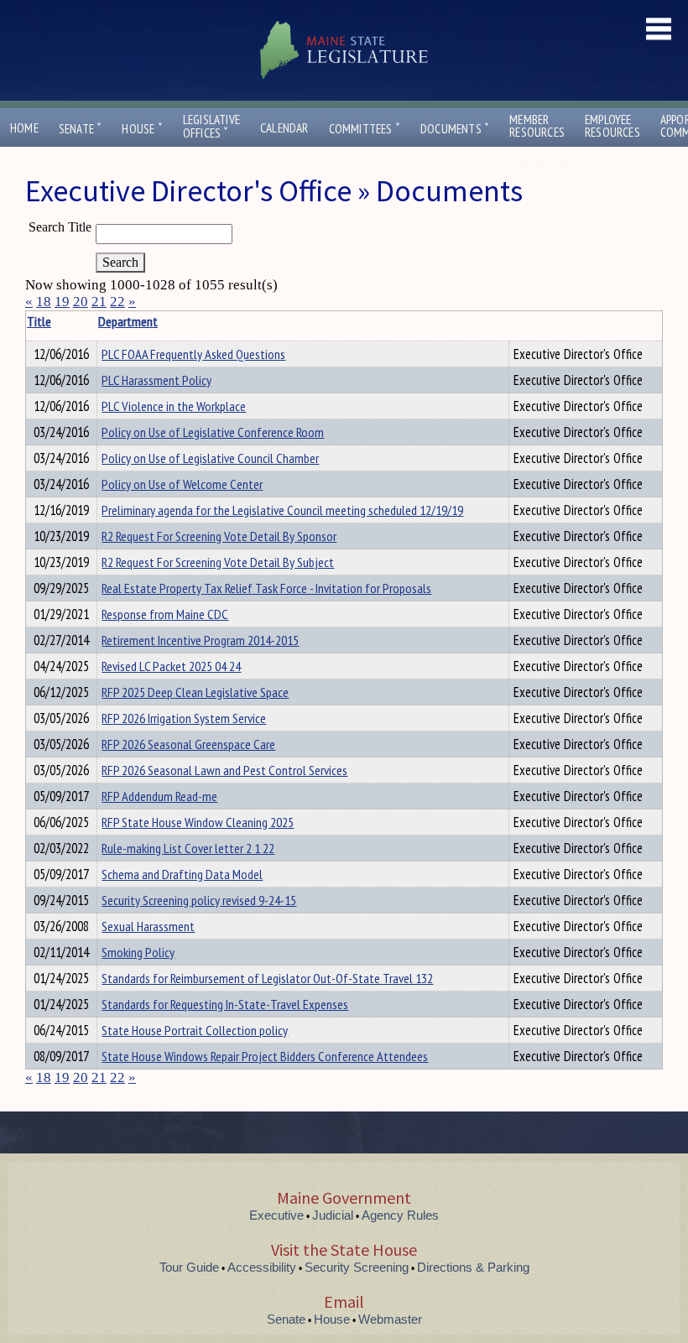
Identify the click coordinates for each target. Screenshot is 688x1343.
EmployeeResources (612, 125)
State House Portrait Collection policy (195, 1030)
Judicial (332, 1215)
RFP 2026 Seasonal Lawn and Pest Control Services (224, 770)
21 (99, 302)
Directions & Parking (473, 1267)
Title (39, 321)
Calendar (284, 128)
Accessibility (261, 1267)
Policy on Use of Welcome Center (182, 484)
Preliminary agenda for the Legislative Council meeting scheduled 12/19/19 (282, 510)
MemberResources (537, 125)
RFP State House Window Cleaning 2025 (198, 822)
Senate (80, 129)
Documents (454, 129)
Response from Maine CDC (165, 614)
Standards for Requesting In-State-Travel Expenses (225, 1004)
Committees (364, 129)
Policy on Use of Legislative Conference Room (213, 432)
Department (128, 321)
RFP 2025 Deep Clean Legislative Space (195, 692)
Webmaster (390, 1319)
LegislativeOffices (211, 126)
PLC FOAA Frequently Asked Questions (193, 354)
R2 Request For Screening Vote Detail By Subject (218, 562)
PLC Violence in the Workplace (174, 406)
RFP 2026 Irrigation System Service (184, 718)
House (142, 129)
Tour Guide (189, 1267)
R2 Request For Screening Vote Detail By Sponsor (219, 536)
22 (117, 302)
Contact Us (543, 162)
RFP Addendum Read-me (159, 796)
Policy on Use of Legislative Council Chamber (210, 458)
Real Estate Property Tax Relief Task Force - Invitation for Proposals (266, 588)
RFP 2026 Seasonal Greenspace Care (188, 744)
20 (80, 302)
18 (43, 302)
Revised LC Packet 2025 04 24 (171, 666)
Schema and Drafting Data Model (182, 874)
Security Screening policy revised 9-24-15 (199, 900)
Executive (276, 1215)
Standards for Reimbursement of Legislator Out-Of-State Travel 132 (267, 978)
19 (62, 302)
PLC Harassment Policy (156, 380)
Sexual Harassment (148, 926)
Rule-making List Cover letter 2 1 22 (188, 848)
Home (24, 128)
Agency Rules (400, 1215)
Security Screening (357, 1267)
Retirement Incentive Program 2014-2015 (200, 640)
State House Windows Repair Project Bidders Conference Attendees (265, 1056)
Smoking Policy (138, 952)
